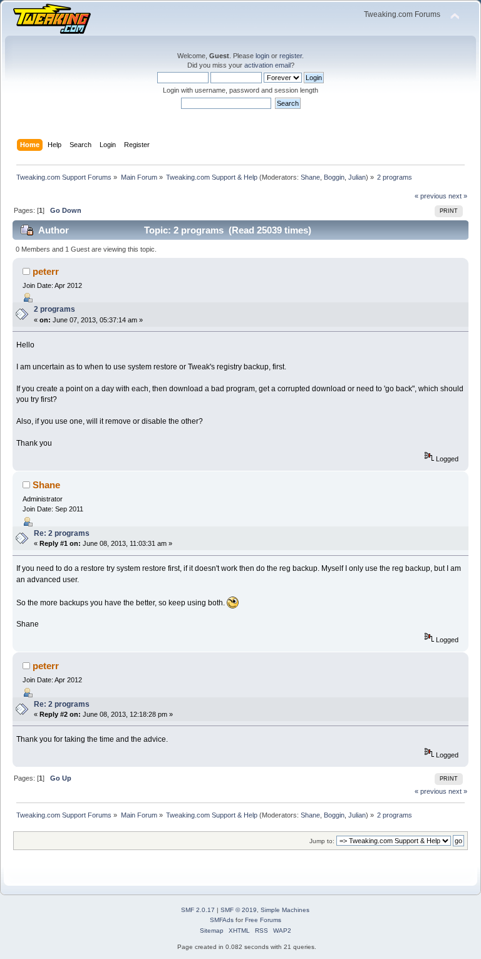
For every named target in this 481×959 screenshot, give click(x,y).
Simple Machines (285, 909)
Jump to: (321, 841)
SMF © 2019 (238, 909)
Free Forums (263, 919)
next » (457, 196)
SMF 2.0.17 (198, 909)
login (262, 55)
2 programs (54, 309)
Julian (357, 177)
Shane (310, 177)
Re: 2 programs (62, 533)
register (290, 55)
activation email (267, 65)
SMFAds (222, 919)
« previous (431, 196)
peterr (46, 271)
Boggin (334, 177)
